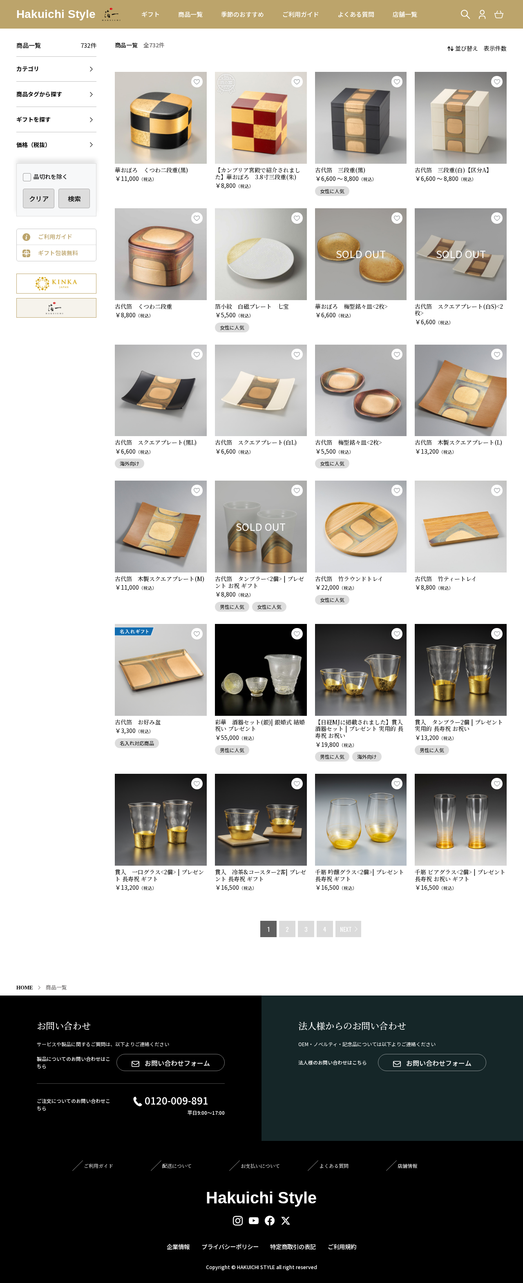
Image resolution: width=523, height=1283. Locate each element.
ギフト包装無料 (58, 253)
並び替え (466, 48)
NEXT (346, 928)
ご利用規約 (342, 1246)
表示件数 (495, 48)
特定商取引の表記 (293, 1246)
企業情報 (178, 1246)
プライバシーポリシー (230, 1246)
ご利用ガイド (55, 236)
